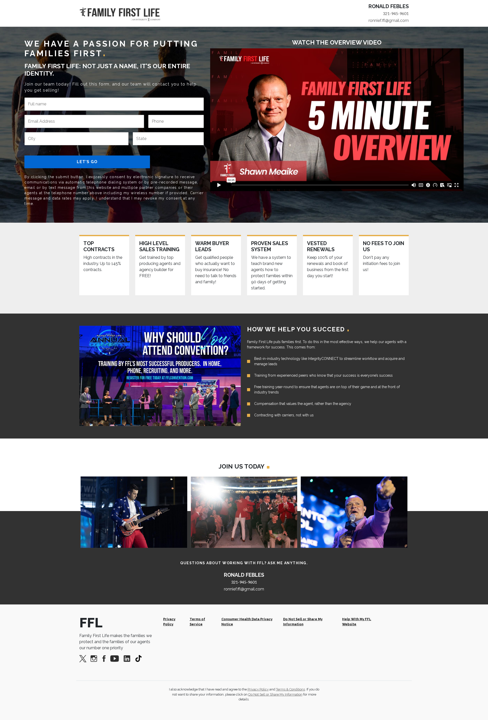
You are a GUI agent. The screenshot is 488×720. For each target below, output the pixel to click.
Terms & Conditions (290, 689)
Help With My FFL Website (356, 621)
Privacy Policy (169, 621)
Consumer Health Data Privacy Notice (246, 621)
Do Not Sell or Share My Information (303, 621)
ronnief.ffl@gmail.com (389, 20)
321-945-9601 (396, 13)
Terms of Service (197, 621)
